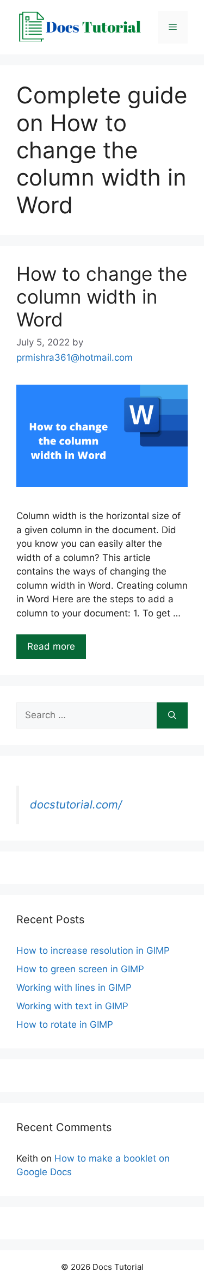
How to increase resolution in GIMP (93, 950)
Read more (51, 646)
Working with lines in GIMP (74, 987)
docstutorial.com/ (76, 804)
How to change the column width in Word (101, 296)
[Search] (172, 715)
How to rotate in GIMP (64, 1024)
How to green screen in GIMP (80, 969)
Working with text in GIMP (72, 1006)
